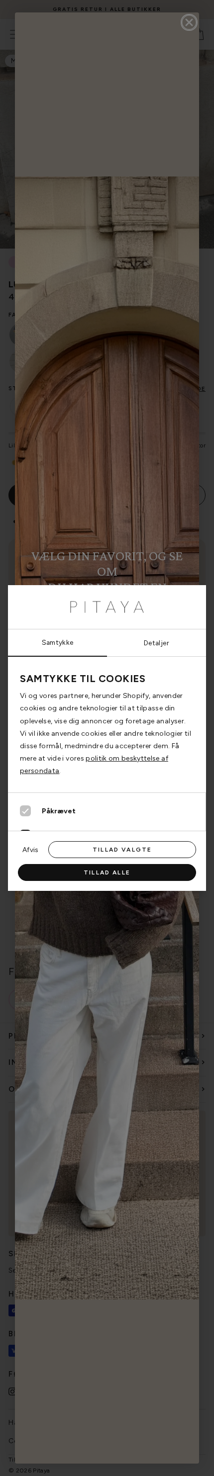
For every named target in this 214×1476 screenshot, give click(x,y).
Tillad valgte (122, 849)
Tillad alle (107, 872)
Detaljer (156, 643)
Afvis (30, 850)
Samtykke (58, 642)
